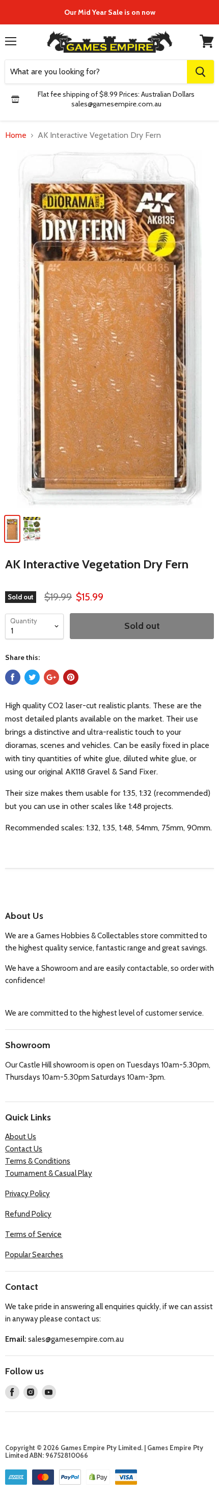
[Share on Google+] (51, 677)
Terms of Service (33, 1234)
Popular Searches (34, 1254)
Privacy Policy (27, 1193)
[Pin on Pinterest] (70, 677)
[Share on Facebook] (12, 677)
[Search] (200, 71)
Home (15, 135)
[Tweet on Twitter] (32, 677)
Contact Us (23, 1148)
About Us (20, 1136)
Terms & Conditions (37, 1161)
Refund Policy (28, 1214)
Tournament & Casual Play (48, 1173)
